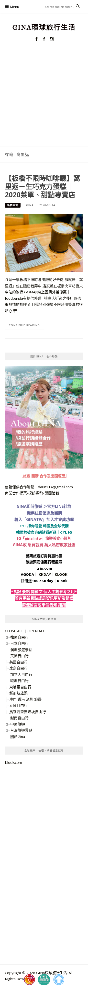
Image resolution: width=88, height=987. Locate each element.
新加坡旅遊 (18, 692)
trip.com (44, 568)
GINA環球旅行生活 (44, 27)
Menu (14, 6)
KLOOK (61, 574)
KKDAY (45, 574)
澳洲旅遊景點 (21, 649)
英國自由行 (18, 662)
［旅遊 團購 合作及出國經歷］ (44, 475)
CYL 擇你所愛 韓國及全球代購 (44, 525)
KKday (47, 580)
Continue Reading (24, 325)
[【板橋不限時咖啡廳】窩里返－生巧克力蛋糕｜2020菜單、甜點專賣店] (44, 242)
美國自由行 (19, 655)
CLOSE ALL (14, 630)
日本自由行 (19, 643)
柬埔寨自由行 (20, 686)
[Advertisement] (44, 100)
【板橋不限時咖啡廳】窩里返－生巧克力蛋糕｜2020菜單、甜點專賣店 (42, 186)
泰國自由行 (18, 705)
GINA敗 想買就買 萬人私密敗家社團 (44, 544)
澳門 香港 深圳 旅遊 (25, 699)
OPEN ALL (36, 630)
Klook (62, 580)
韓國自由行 (19, 637)
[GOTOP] (59, 980)
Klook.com (13, 762)
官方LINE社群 (59, 506)
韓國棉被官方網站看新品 (36, 532)
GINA (29, 205)
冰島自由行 (18, 668)
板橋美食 (12, 205)
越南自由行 (19, 717)
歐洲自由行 (19, 680)
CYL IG (66, 532)
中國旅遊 (17, 724)
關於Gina (17, 736)
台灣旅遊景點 (21, 730)
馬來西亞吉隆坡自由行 (27, 711)
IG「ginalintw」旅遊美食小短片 (44, 538)
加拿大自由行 (21, 674)
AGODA (27, 574)
